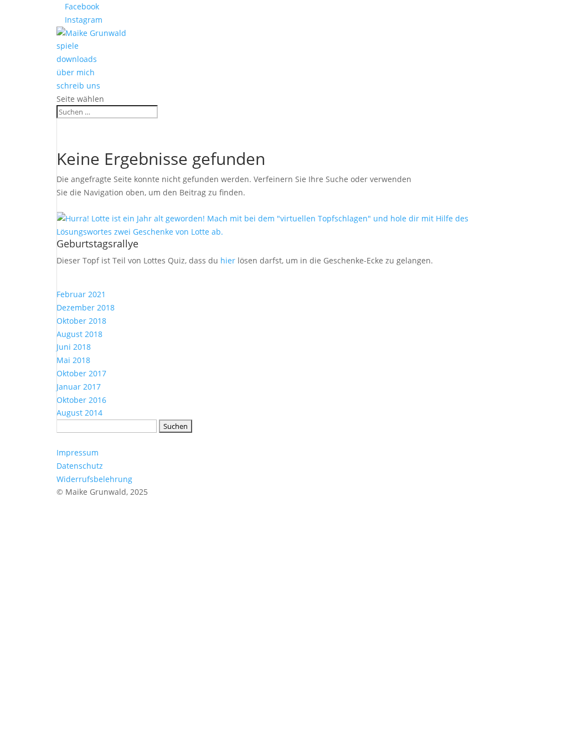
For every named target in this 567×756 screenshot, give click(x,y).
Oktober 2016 (81, 400)
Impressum (77, 452)
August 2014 (79, 412)
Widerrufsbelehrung (94, 479)
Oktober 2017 (81, 373)
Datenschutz (79, 465)
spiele (67, 45)
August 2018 (79, 334)
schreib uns (78, 85)
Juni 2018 (73, 346)
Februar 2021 (81, 294)
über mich (75, 72)
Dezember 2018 (85, 307)
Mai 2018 (73, 360)
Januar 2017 (78, 386)
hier (227, 260)
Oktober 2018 (81, 320)
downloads (76, 59)
